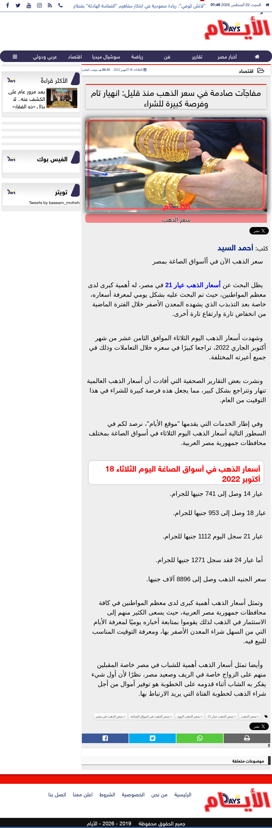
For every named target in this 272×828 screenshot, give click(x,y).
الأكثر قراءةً (54, 79)
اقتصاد (246, 70)
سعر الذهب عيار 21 (220, 716)
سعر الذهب (248, 716)
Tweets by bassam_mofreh (54, 202)
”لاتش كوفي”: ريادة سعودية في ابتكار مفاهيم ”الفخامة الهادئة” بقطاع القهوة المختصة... (122, 5)
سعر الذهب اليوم (188, 716)
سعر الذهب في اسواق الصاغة (150, 716)
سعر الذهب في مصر (109, 716)
